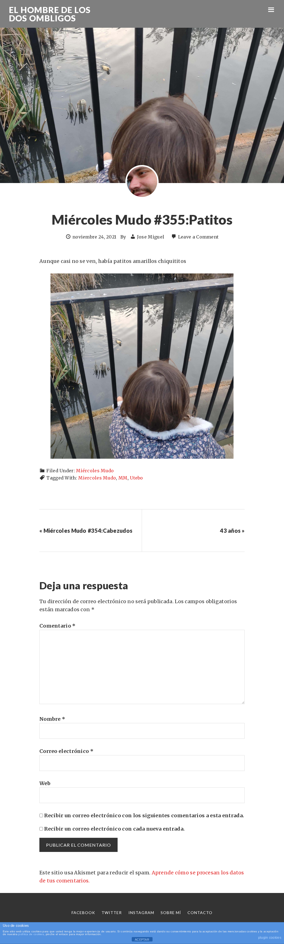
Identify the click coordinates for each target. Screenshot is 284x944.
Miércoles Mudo (95, 470)
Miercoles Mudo (97, 478)
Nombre (52, 719)
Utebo (136, 478)
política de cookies (31, 934)
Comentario (57, 626)
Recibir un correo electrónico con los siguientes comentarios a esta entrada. (144, 815)
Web (44, 783)
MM (123, 478)
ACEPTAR (142, 939)
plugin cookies (269, 938)
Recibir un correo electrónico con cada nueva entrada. (114, 829)
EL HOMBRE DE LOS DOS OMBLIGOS (50, 14)
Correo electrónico (66, 751)
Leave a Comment (198, 237)
